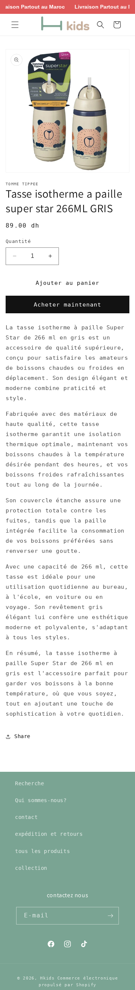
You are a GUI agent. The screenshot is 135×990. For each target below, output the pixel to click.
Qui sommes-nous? (41, 800)
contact (26, 817)
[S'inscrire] (110, 915)
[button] (15, 24)
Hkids (47, 978)
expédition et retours (49, 834)
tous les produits (42, 851)
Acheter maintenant (67, 304)
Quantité (18, 241)
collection (31, 868)
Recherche (29, 783)
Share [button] (22, 736)
